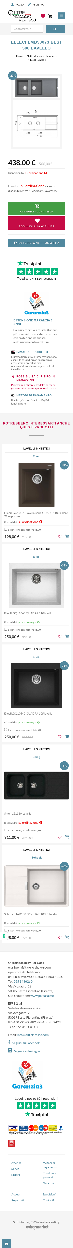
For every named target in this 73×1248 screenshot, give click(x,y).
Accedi (20, 4)
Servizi (15, 1168)
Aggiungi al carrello (36, 211)
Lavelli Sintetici (38, 59)
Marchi (15, 1174)
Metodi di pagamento (50, 1165)
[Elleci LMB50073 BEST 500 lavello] (36, 87)
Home (19, 56)
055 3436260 (23, 981)
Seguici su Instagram (28, 1051)
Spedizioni (49, 1194)
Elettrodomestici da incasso (42, 56)
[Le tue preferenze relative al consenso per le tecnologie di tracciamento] (4, 936)
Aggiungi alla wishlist (37, 226)
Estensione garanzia (24, 529)
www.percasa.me (42, 995)
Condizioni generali (49, 1175)
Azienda (16, 1162)
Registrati (39, 4)
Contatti (48, 1200)
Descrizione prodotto (38, 242)
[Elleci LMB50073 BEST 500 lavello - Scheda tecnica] (36, 123)
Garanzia (48, 1183)
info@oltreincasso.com (33, 1035)
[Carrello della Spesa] (50, 16)
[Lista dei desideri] (43, 19)
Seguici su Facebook (26, 1043)
